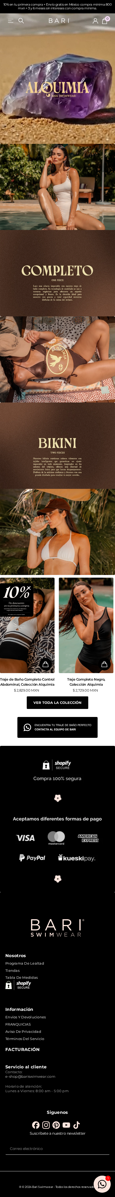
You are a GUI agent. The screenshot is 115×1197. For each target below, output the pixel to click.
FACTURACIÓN (22, 1049)
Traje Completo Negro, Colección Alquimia (86, 681)
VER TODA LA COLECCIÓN (57, 702)
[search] (21, 21)
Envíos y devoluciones (25, 1017)
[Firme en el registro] (95, 20)
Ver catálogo (11, 21)
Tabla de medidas (21, 977)
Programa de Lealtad (24, 963)
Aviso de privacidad (23, 1031)
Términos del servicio (24, 1039)
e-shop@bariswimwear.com (30, 1076)
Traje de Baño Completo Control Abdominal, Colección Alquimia (27, 681)
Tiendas (12, 970)
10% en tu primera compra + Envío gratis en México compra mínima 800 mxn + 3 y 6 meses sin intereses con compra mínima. (57, 6)
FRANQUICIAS (18, 1024)
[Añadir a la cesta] (45, 664)
